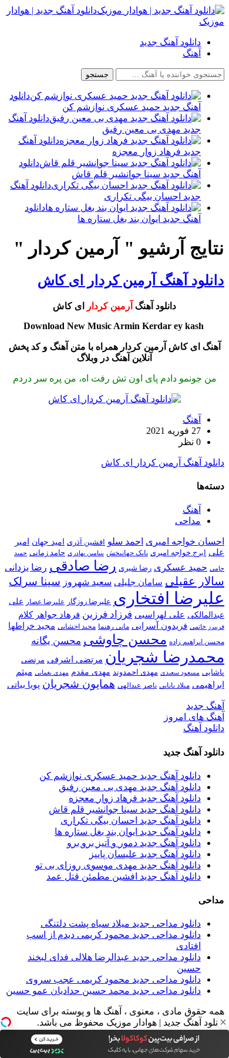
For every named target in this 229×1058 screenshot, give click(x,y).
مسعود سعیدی (180, 672)
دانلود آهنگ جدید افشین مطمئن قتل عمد (123, 876)
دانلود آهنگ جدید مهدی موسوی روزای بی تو (118, 865)
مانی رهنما (113, 626)
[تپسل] (6, 1022)
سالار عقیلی (194, 581)
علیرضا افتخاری (168, 598)
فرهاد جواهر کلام (49, 614)
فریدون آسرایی (159, 626)
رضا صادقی (82, 565)
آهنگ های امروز (194, 717)
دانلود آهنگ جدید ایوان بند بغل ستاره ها (128, 832)
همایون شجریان (78, 684)
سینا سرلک (34, 581)
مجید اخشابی (77, 626)
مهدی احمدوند (135, 672)
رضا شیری (135, 567)
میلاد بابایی (174, 685)
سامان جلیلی (138, 582)
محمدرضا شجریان (164, 657)
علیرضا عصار (45, 602)
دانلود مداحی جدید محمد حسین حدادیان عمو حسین (103, 991)
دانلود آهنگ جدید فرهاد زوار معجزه (135, 798)
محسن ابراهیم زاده (196, 642)
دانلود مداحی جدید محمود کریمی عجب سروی (113, 979)
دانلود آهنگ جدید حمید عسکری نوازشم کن (120, 776)
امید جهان (48, 541)
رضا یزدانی (26, 567)
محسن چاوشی (125, 639)
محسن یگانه (56, 640)
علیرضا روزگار (89, 601)
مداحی (188, 521)
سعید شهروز (87, 582)
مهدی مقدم (90, 671)
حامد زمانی (47, 553)
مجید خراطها (31, 626)
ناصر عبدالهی (137, 685)
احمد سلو (125, 541)
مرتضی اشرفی (75, 659)
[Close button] (223, 1022)
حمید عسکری (180, 567)
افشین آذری (86, 542)
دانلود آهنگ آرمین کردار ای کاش (131, 280)
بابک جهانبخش (127, 553)
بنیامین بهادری (86, 552)
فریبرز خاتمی (207, 626)
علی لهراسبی (159, 614)
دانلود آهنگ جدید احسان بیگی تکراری (130, 820)
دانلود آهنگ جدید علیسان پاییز (145, 854)
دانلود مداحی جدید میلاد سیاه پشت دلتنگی (121, 923)
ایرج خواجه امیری (178, 552)
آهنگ (192, 53)
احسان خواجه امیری (185, 541)
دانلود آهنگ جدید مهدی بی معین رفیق (130, 787)
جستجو (97, 74)
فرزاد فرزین (107, 614)
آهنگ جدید (205, 706)
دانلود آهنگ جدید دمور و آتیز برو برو (134, 843)
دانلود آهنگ (203, 728)
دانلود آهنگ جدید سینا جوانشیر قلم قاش (125, 809)
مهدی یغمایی (52, 672)
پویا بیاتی (23, 684)
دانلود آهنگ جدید (170, 42)
